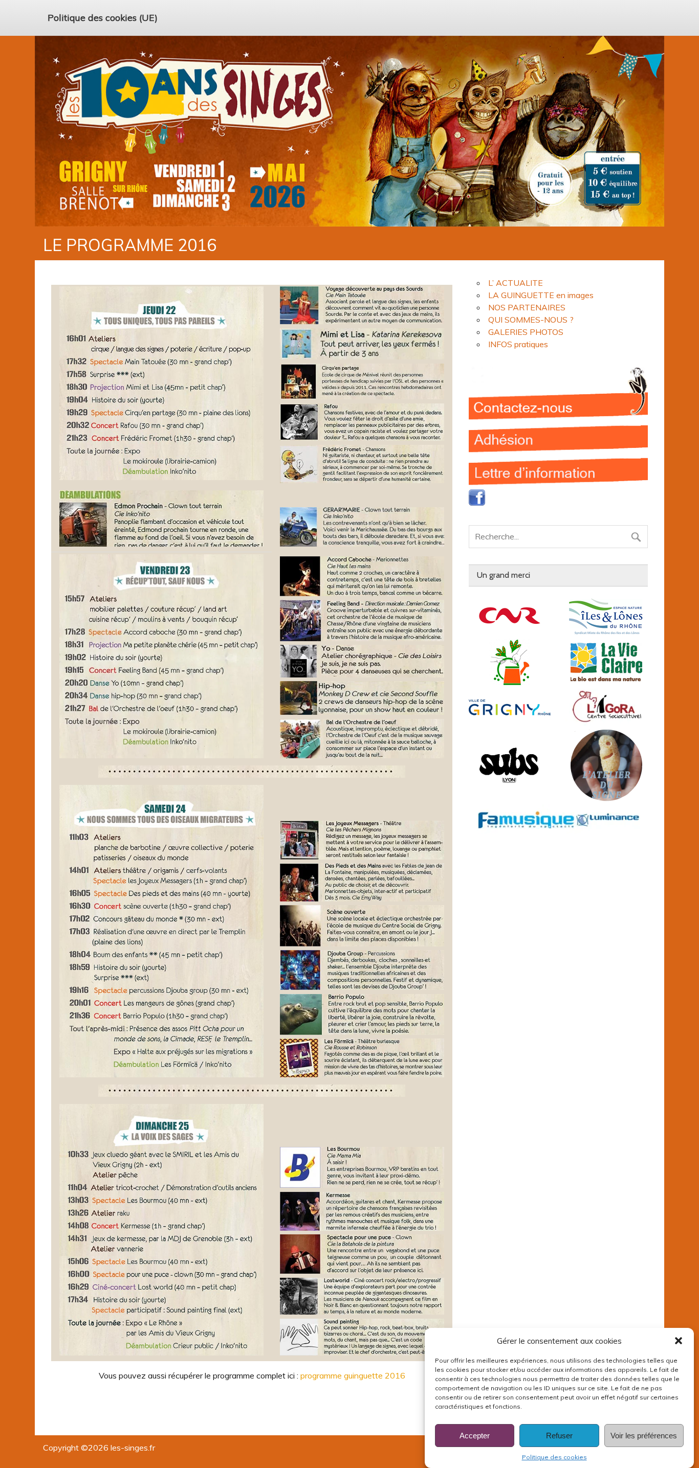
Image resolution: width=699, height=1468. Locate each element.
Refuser (559, 1435)
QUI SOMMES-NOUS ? (531, 319)
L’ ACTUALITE (515, 283)
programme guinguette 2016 (352, 1375)
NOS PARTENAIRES (526, 307)
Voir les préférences (643, 1435)
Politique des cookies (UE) (103, 17)
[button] (678, 1341)
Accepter (475, 1435)
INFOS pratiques (518, 344)
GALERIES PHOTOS (525, 332)
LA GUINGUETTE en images (541, 295)
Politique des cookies (554, 1457)
